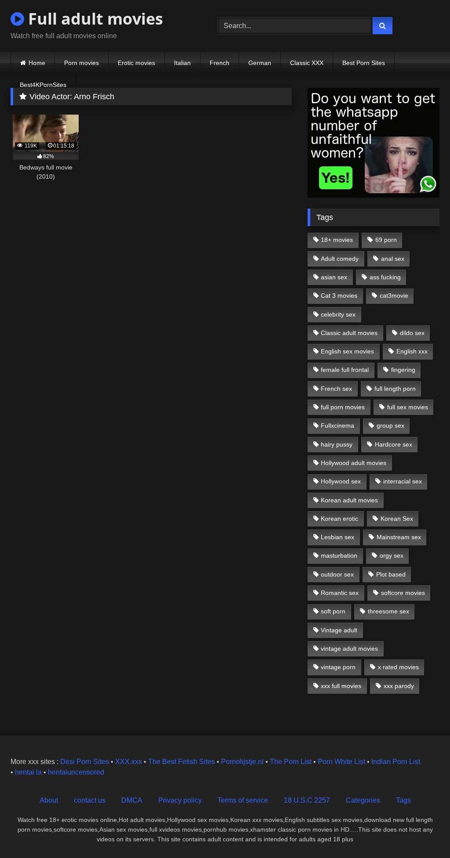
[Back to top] (422, 831)
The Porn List (291, 761)
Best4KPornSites (43, 84)
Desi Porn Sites (84, 761)
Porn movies (81, 62)
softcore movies (403, 592)
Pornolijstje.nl (242, 761)
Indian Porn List (395, 761)
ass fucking (385, 277)
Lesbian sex (337, 537)
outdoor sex (337, 574)
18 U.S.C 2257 (307, 800)
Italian (182, 62)
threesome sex (388, 611)
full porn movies (343, 407)
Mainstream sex (399, 537)
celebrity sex (338, 314)
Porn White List (341, 761)
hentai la (28, 772)
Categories (363, 800)
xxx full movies (341, 685)
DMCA (131, 800)
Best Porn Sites (363, 62)
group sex (390, 425)
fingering (403, 369)
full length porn (395, 388)
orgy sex (391, 555)
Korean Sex (397, 518)
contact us (89, 800)
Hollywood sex (341, 481)
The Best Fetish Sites (181, 761)
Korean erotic (339, 518)
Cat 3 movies (339, 295)
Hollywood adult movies (353, 462)
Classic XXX (306, 62)
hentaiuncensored (76, 772)
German (259, 62)
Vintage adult (339, 630)
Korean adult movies (349, 500)
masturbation (339, 555)
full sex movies (407, 407)
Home (37, 62)
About (49, 800)
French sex (336, 388)
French (219, 62)
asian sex (334, 277)
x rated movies (398, 667)
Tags (403, 800)
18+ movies (337, 239)
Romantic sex (340, 592)
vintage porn (338, 667)
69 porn (386, 239)
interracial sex (402, 481)
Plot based (391, 574)
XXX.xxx (128, 761)
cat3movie (394, 295)
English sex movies (347, 351)
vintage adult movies (349, 648)
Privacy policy (180, 800)
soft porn (333, 611)
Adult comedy (340, 258)
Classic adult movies (349, 332)
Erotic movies (136, 62)
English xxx (412, 351)
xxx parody (399, 685)
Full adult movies (93, 18)
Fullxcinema (337, 425)
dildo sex (412, 332)
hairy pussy (336, 444)
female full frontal (345, 369)
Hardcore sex (393, 444)
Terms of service (243, 800)
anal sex (392, 258)
